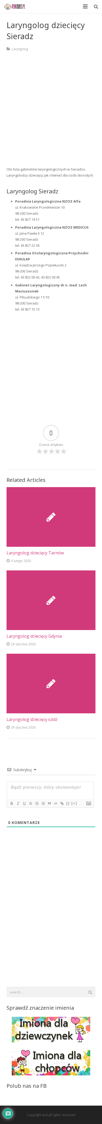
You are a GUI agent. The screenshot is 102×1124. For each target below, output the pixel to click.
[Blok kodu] (55, 803)
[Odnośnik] (62, 803)
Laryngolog (20, 49)
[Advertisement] (51, 112)
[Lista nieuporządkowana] (43, 803)
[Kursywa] (18, 803)
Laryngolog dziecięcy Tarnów (35, 553)
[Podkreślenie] (24, 803)
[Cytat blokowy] (49, 803)
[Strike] (30, 803)
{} (68, 803)
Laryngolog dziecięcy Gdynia (34, 636)
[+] (74, 803)
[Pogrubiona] (11, 803)
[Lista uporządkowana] (36, 803)
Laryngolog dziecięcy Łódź (32, 719)
